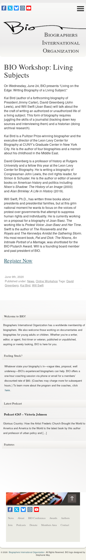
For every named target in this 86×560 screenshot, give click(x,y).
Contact (65, 525)
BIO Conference (37, 518)
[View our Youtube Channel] (28, 9)
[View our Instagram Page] (22, 9)
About (21, 518)
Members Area (49, 525)
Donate (33, 525)
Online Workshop (47, 281)
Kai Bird (25, 285)
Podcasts (21, 525)
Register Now (18, 260)
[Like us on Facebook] (3, 9)
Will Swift (38, 285)
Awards (53, 518)
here (7, 390)
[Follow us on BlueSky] (16, 9)
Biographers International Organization (61, 42)
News (30, 281)
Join (10, 525)
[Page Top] (74, 499)
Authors (65, 518)
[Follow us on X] (10, 9)
